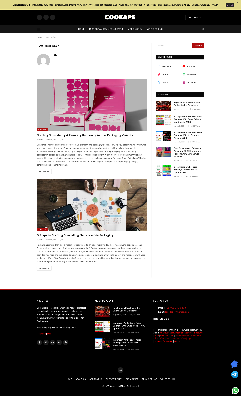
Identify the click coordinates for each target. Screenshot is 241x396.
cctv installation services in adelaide (187, 333)
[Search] (202, 29)
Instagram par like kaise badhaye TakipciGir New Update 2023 (185, 170)
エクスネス (192, 339)
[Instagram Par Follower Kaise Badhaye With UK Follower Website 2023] (163, 136)
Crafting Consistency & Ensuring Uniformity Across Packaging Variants (85, 135)
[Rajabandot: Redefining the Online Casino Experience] (163, 106)
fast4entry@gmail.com (177, 312)
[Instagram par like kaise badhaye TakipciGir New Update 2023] (163, 170)
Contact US (195, 17)
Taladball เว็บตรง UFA (163, 341)
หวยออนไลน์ (196, 336)
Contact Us (96, 379)
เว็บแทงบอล (164, 333)
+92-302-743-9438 (176, 308)
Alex (56, 55)
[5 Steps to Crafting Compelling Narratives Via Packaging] (92, 205)
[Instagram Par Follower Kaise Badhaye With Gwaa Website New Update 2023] (163, 120)
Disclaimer (132, 379)
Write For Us (155, 29)
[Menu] (38, 29)
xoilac (177, 341)
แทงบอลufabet (167, 336)
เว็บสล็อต (42, 334)
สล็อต (156, 336)
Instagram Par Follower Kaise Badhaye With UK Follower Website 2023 (188, 135)
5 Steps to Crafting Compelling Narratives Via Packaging (75, 235)
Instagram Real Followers (106, 29)
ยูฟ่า (49, 334)
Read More (44, 171)
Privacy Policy (114, 379)
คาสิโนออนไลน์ (172, 339)
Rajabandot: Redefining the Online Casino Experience (187, 103)
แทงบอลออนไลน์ (182, 336)
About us (80, 379)
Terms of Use (149, 379)
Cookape (113, 386)
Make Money (135, 29)
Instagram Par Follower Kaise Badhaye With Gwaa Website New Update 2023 (188, 119)
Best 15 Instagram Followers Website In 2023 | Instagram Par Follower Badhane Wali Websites (187, 152)
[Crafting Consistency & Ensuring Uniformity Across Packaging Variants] (92, 105)
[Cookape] (120, 17)
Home (81, 29)
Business (42, 129)
